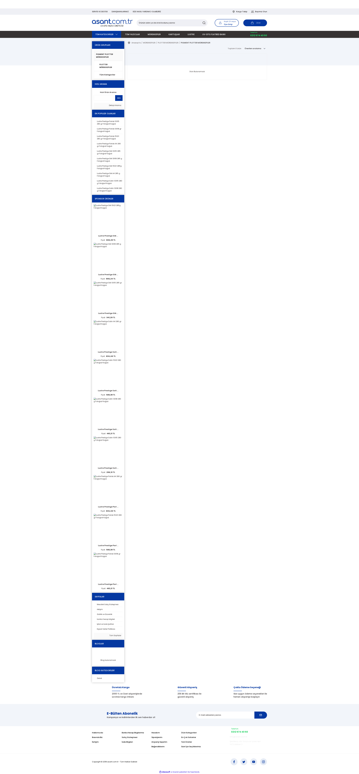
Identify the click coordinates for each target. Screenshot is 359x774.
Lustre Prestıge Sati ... (108, 390)
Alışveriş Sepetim (159, 742)
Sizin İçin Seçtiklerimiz (191, 746)
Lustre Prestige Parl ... (108, 506)
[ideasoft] (164, 772)
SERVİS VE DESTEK (100, 11)
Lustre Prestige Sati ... (108, 352)
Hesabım (155, 732)
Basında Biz (97, 737)
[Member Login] (220, 22)
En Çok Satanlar (188, 737)
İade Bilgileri (127, 742)
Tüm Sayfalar (115, 635)
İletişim (95, 742)
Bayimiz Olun (261, 11)
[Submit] (260, 715)
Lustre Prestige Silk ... (108, 235)
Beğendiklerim (157, 746)
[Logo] (112, 23)
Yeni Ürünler (186, 742)
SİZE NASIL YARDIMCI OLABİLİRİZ (147, 11)
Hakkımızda (97, 732)
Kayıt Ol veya (230, 21)
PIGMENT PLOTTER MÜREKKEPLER (104, 55)
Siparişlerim (156, 737)
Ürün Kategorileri (189, 732)
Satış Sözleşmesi (129, 737)
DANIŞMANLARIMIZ (120, 11)
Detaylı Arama (115, 105)
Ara (118, 98)
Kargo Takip (241, 11)
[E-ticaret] (179, 772)
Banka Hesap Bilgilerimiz (133, 732)
